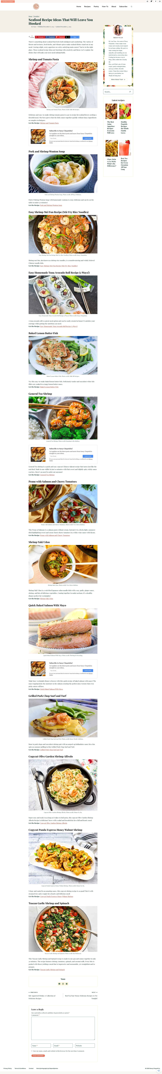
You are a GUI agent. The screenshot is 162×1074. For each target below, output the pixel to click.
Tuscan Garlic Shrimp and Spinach (52, 969)
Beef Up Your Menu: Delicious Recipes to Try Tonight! (81, 995)
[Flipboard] (151, 1)
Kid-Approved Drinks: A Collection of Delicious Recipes (42, 995)
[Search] (130, 92)
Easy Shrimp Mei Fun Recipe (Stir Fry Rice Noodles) (59, 266)
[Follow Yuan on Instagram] (63, 983)
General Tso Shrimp (47, 475)
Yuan (34, 26)
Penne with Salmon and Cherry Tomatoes (55, 535)
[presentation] (111, 111)
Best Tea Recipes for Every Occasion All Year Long (124, 163)
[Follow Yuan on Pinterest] (66, 983)
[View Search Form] (131, 6)
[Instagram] (159, 1)
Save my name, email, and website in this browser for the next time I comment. (58, 1051)
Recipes (87, 6)
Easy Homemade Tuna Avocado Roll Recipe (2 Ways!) (59, 326)
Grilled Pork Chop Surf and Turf (51, 750)
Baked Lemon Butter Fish (49, 387)
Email (56, 1045)
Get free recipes (8, 1)
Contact (31, 1068)
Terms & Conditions (20, 1068)
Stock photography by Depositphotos (47, 1068)
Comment (35, 1015)
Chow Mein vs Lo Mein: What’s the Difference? (111, 162)
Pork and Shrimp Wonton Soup (51, 205)
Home (78, 6)
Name (34, 1045)
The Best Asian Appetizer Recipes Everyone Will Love (111, 127)
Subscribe (123, 6)
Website (79, 1045)
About (113, 6)
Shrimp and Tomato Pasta (49, 123)
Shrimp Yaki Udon (46, 598)
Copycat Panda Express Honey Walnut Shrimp (56, 896)
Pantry (96, 6)
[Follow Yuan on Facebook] (59, 983)
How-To (105, 6)
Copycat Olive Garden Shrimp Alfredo (53, 823)
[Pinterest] (147, 1)
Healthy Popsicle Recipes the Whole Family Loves (125, 127)
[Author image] (30, 27)
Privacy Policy (8, 1068)
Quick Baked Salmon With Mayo (51, 689)
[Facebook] (155, 1)
